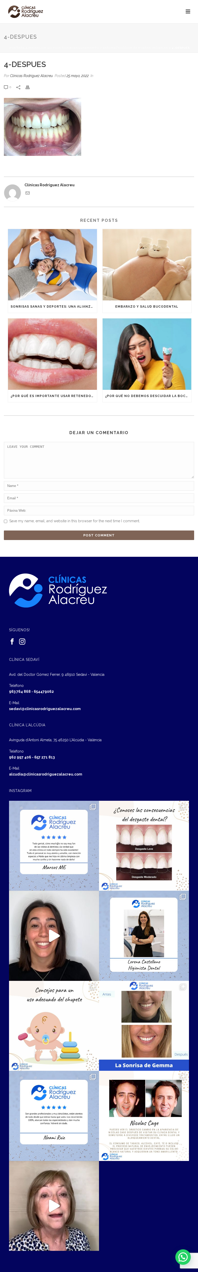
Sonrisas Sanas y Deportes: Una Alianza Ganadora (54, 306)
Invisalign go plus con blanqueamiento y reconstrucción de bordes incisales (98, 47)
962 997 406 (20, 757)
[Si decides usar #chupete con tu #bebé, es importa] (54, 1026)
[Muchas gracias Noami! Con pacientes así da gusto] (54, 1116)
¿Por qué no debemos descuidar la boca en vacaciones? (148, 396)
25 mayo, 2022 (78, 76)
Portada (17, 47)
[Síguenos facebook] (12, 641)
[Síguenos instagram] (22, 641)
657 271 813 (44, 757)
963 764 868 (20, 691)
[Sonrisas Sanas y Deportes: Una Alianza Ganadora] (52, 264)
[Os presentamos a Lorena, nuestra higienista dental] (144, 936)
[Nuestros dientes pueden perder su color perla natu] (144, 1116)
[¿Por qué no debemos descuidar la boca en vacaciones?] (147, 354)
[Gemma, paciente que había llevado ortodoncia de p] (144, 1026)
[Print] (30, 87)
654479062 (44, 691)
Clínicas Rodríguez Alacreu (31, 76)
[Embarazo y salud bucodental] (147, 264)
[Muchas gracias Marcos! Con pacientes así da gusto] (54, 846)
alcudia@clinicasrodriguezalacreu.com (45, 774)
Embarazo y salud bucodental (146, 306)
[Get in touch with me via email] (28, 194)
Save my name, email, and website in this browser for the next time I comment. (74, 521)
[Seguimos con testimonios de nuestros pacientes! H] (54, 936)
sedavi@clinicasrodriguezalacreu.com (45, 709)
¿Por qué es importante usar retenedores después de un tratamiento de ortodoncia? (54, 396)
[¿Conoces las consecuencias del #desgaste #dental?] (144, 846)
